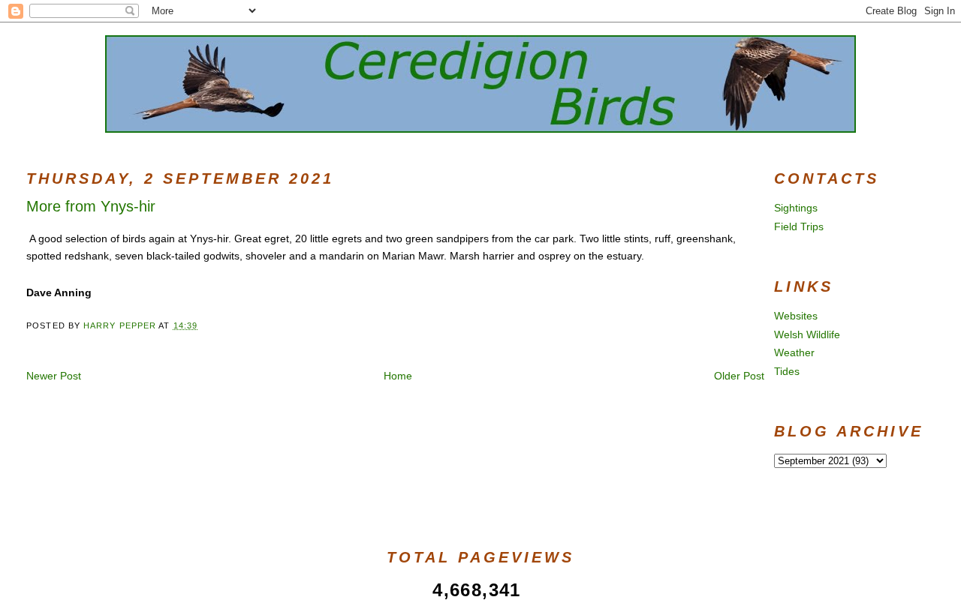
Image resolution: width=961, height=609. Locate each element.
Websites (796, 316)
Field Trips (799, 226)
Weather (794, 352)
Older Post (739, 376)
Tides (787, 371)
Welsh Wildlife (807, 334)
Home (398, 376)
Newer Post (53, 376)
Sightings (796, 208)
